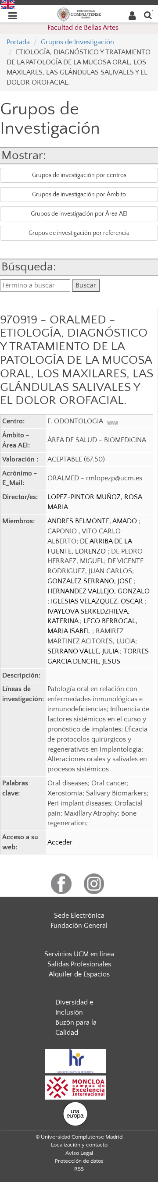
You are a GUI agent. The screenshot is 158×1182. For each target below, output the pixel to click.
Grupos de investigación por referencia (79, 233)
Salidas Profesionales (79, 964)
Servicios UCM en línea (79, 954)
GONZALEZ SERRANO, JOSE (90, 581)
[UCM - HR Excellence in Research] (75, 1061)
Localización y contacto (79, 1145)
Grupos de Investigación (77, 42)
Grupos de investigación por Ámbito (79, 194)
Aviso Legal (79, 1153)
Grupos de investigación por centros (79, 175)
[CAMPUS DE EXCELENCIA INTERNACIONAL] (75, 1087)
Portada (18, 42)
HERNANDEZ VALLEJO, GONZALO (98, 591)
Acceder (59, 842)
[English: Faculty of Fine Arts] (7, 4)
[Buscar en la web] (148, 15)
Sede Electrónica (79, 915)
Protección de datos (79, 1161)
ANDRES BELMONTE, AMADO (93, 521)
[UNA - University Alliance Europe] (75, 1113)
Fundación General (79, 926)
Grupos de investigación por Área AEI (79, 213)
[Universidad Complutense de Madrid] (79, 14)
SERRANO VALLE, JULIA (83, 651)
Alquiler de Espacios (79, 974)
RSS (79, 1169)
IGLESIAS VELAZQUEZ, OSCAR (98, 601)
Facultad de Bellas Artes (82, 28)
